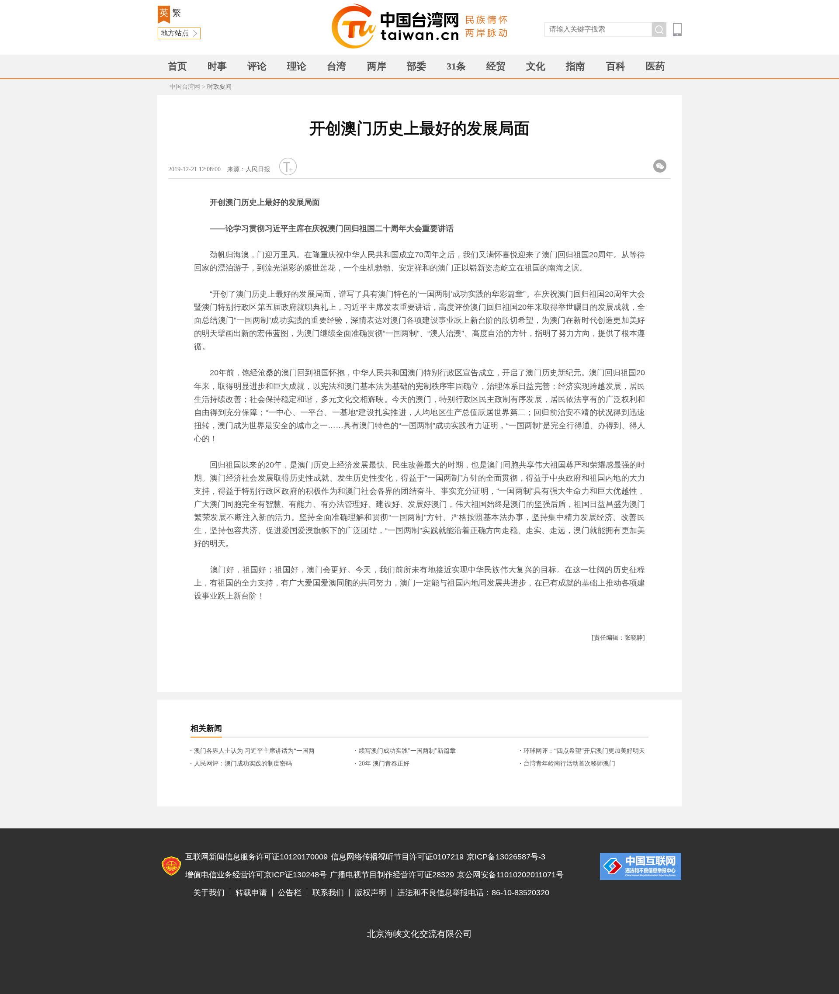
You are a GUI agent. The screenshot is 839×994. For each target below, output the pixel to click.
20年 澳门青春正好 (384, 763)
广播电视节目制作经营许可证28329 (392, 875)
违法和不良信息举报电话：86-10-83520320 (473, 893)
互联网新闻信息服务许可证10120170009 (256, 857)
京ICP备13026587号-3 (506, 857)
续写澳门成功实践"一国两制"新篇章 (407, 751)
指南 (575, 66)
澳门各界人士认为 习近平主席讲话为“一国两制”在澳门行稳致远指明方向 (254, 751)
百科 (615, 66)
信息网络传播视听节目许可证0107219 (397, 857)
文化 (535, 66)
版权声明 (370, 893)
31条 (456, 66)
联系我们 (328, 893)
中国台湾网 (185, 86)
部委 (416, 66)
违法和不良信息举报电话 (640, 866)
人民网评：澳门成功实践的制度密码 (243, 763)
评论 (257, 66)
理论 (296, 66)
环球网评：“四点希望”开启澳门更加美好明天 (584, 751)
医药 (655, 66)
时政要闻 (219, 86)
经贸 (496, 66)
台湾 (336, 66)
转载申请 (251, 893)
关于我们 (209, 893)
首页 (177, 66)
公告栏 (290, 893)
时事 (217, 66)
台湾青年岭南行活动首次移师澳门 (569, 763)
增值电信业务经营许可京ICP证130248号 (256, 875)
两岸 (376, 66)
